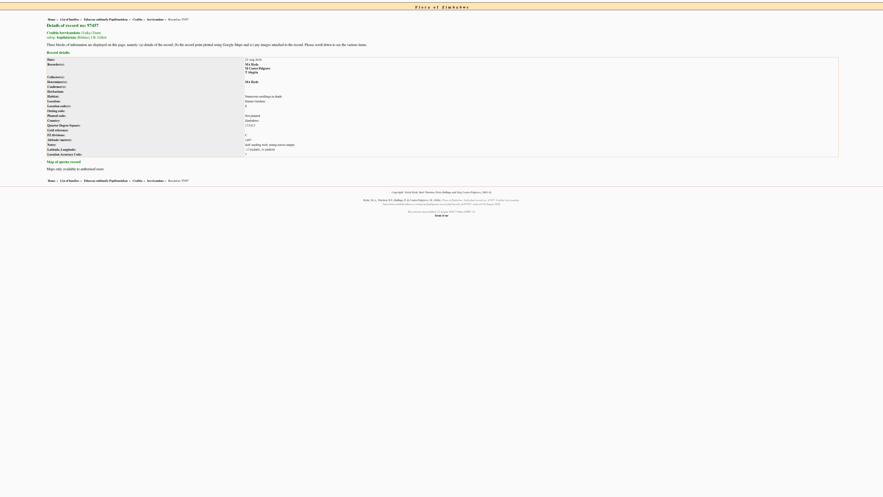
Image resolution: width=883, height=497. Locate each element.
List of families (69, 19)
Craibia (137, 19)
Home (51, 19)
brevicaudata (155, 19)
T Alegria (251, 72)
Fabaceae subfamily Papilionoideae (106, 19)
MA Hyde (251, 64)
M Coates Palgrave (257, 68)
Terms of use (441, 215)
